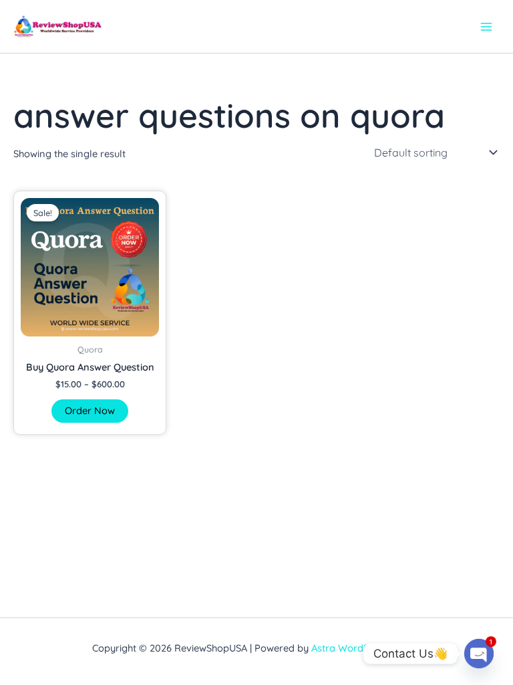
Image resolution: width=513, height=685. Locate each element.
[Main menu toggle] (486, 26)
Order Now (90, 410)
